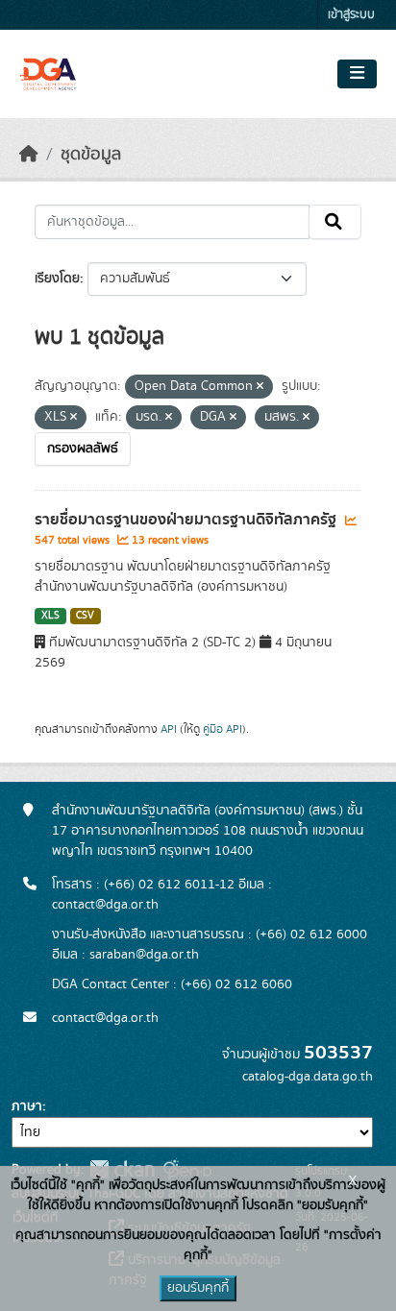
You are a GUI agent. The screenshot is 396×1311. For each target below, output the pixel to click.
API (169, 729)
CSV (85, 615)
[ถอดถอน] (260, 387)
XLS (50, 615)
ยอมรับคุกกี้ (198, 1288)
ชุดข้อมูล (91, 154)
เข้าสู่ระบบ (351, 15)
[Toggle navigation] (357, 74)
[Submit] (335, 222)
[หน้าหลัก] (28, 154)
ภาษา (27, 1106)
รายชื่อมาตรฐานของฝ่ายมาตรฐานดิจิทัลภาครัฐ (187, 519)
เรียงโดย (57, 278)
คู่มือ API (222, 729)
